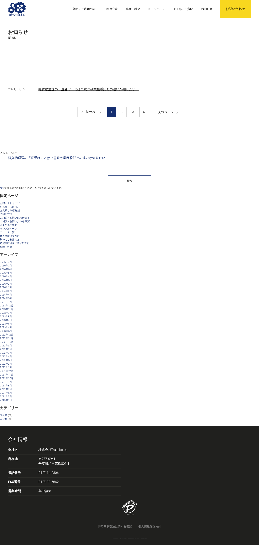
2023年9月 (6, 312)
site (2, 188)
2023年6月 (6, 323)
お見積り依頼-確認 (10, 210)
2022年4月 (6, 356)
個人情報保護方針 (9, 236)
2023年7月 (6, 320)
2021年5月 (6, 396)
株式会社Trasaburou (52, 450)
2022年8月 (6, 349)
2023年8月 (6, 316)
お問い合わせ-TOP (10, 203)
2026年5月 (6, 272)
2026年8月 (6, 262)
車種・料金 (133, 9)
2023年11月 (6, 309)
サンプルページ (8, 228)
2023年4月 (6, 327)
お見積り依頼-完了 (10, 206)
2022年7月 (6, 352)
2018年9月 (6, 400)
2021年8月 (6, 385)
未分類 (3, 415)
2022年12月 (6, 334)
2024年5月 (6, 291)
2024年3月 (6, 298)
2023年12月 (6, 305)
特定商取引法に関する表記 (14, 243)
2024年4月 (6, 294)
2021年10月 (6, 378)
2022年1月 (6, 367)
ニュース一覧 (7, 232)
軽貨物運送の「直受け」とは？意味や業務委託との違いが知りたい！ (88, 89)
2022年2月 (6, 363)
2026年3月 (6, 280)
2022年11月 (6, 338)
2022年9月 (6, 345)
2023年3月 (6, 331)
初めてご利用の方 (84, 9)
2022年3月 (6, 360)
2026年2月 (6, 283)
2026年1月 (6, 287)
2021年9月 (6, 382)
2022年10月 (6, 342)
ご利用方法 (111, 9)
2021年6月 (6, 392)
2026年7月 (6, 265)
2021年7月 (6, 389)
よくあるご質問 (183, 9)
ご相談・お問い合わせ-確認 (15, 221)
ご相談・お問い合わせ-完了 (15, 217)
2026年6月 (6, 269)
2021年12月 (6, 371)
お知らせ (206, 9)
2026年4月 (6, 276)
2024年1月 (6, 302)
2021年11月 (6, 374)
